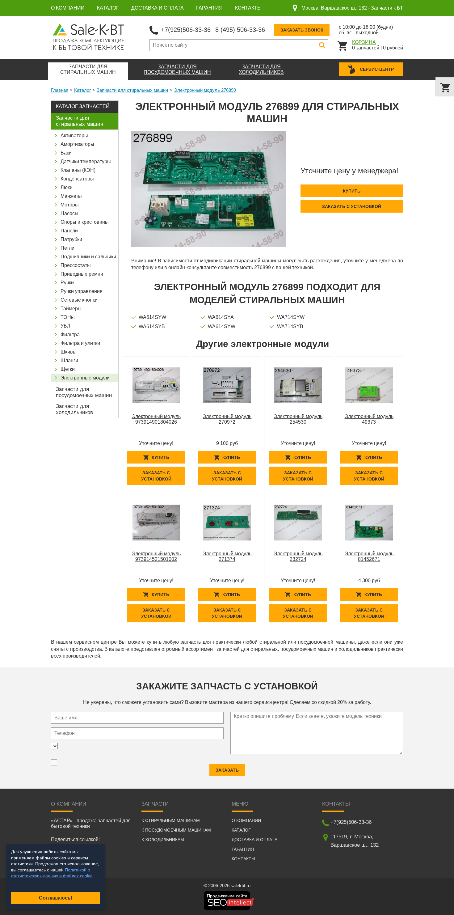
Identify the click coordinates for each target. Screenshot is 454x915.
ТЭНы (68, 317)
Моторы (70, 204)
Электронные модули (85, 377)
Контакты (248, 8)
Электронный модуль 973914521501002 (156, 556)
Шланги (69, 360)
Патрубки (71, 239)
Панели (69, 230)
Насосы (69, 213)
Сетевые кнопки (79, 300)
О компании (68, 8)
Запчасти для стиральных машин (132, 90)
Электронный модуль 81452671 (369, 556)
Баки (66, 152)
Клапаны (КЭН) (78, 170)
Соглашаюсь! (55, 897)
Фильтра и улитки (80, 343)
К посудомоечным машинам (176, 830)
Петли (67, 248)
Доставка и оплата (157, 8)
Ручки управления (82, 291)
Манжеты (71, 196)
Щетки (68, 369)
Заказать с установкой (351, 206)
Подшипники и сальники (88, 256)
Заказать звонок (301, 30)
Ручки (67, 282)
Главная (59, 90)
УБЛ (65, 325)
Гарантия (209, 8)
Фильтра (70, 334)
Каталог (108, 8)
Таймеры (71, 308)
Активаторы (74, 135)
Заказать (227, 770)
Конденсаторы (77, 178)
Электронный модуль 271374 (227, 556)
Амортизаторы (77, 144)
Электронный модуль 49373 (369, 419)
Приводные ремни (82, 274)
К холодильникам (162, 839)
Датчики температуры (86, 161)
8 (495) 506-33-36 (240, 29)
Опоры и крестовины (85, 222)
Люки (67, 187)
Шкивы (69, 351)
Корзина (364, 42)
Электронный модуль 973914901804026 (156, 419)
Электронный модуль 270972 (227, 419)
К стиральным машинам (170, 820)
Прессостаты (76, 265)
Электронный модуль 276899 (205, 90)
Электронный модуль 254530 (298, 419)
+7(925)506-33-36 (186, 29)
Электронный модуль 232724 (298, 556)
